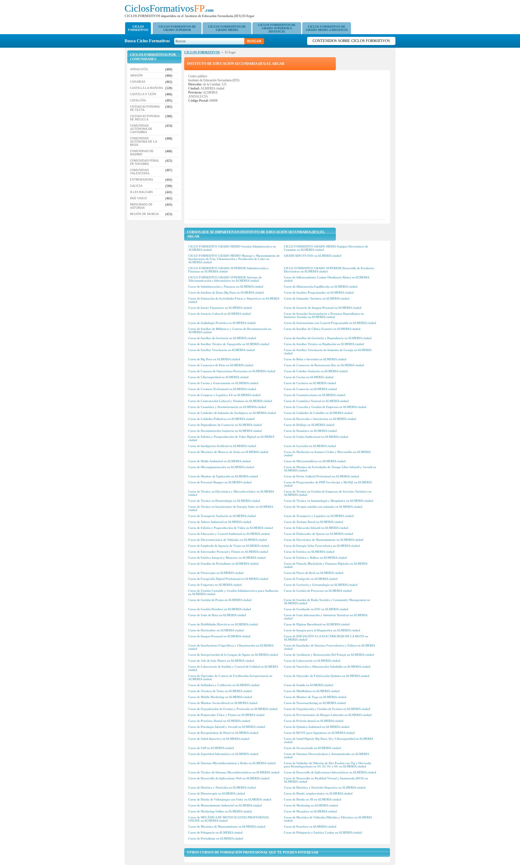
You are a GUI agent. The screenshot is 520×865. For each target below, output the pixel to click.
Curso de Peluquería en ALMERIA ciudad (215, 832)
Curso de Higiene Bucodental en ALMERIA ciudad (316, 624)
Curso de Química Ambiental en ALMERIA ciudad (316, 726)
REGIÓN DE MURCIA (144, 214)
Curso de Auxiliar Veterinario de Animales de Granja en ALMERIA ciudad (327, 351)
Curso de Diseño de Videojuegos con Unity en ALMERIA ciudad (229, 799)
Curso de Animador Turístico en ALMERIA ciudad (316, 298)
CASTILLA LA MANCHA (146, 87)
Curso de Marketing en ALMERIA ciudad (311, 805)
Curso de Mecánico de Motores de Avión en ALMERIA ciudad (228, 452)
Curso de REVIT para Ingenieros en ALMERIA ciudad (319, 732)
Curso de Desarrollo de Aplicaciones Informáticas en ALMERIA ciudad (330, 772)
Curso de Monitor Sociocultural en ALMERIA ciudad (222, 703)
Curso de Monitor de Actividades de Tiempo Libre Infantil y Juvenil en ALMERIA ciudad (330, 468)
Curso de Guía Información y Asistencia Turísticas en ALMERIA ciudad (325, 616)
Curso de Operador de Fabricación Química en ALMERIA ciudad (326, 675)
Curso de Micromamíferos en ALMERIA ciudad (315, 461)
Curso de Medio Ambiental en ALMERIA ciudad (219, 461)
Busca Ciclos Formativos (149, 40)
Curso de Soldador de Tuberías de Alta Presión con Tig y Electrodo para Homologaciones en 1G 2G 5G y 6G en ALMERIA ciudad (327, 764)
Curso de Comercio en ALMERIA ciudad (310, 389)
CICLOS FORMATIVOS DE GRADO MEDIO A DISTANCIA (327, 28)
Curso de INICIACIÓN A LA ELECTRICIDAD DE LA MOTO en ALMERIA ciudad (326, 638)
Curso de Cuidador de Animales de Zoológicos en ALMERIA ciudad (232, 412)
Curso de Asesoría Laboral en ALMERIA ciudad (219, 313)
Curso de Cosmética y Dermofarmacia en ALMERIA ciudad (227, 407)
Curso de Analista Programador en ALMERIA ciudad (318, 292)
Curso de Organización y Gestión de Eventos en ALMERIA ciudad (327, 708)
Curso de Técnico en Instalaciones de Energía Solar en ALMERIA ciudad (230, 508)
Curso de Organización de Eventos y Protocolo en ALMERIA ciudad (232, 708)
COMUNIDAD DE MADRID (142, 152)
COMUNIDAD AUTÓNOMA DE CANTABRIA (141, 129)
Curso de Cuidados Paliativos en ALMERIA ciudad (221, 418)
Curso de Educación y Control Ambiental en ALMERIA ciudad (228, 533)
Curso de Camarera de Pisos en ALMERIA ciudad (220, 365)
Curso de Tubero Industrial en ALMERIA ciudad (219, 521)
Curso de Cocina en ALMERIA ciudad (308, 377)
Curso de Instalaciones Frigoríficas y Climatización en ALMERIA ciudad (230, 647)
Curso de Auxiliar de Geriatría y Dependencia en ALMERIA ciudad (327, 338)
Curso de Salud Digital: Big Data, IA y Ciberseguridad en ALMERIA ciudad (328, 740)
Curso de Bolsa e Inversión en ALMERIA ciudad (315, 359)
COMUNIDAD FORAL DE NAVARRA (144, 162)
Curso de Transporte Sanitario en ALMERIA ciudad (222, 515)
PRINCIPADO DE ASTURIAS (141, 206)
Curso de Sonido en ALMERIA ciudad (308, 685)
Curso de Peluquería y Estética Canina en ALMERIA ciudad (323, 832)
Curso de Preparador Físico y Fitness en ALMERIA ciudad (226, 714)
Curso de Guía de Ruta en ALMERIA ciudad (217, 615)
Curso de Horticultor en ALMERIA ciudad (215, 630)
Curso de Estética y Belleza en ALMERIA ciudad (315, 557)
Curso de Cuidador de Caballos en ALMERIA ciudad (318, 412)
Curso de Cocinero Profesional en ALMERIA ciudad (222, 389)
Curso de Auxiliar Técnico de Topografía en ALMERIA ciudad (228, 344)
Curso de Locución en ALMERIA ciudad (310, 446)
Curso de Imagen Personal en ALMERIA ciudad (219, 636)
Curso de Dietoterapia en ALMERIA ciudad (216, 793)
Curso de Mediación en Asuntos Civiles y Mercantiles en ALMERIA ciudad (327, 453)
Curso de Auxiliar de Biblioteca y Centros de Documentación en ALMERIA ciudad (229, 330)
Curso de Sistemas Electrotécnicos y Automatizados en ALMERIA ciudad (326, 755)
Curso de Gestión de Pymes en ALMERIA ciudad (219, 600)
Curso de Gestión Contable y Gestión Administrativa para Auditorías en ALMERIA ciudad (233, 592)
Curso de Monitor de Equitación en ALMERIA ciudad (223, 476)
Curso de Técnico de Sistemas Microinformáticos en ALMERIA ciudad (233, 772)
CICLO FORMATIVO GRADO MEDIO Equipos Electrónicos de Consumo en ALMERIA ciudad (326, 248)
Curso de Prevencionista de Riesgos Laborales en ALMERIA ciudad (327, 714)
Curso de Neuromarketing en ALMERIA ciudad (315, 703)
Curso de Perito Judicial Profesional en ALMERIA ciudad (321, 476)
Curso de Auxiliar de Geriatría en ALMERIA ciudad (222, 338)
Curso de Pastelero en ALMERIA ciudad (310, 826)
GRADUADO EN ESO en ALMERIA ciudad (312, 255)
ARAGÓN (136, 75)
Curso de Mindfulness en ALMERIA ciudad (311, 691)
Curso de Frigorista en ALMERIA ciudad (215, 584)
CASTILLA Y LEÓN (143, 94)
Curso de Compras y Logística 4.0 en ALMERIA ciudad (224, 395)
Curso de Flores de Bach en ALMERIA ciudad (313, 572)
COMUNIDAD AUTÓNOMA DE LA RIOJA (143, 141)
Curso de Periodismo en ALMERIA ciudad (215, 838)
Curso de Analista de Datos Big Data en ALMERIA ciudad (226, 292)
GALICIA (136, 185)
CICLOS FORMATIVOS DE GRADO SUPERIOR (177, 28)
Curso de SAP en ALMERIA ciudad (211, 748)
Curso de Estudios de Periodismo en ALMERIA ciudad (223, 563)
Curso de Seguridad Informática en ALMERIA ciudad (223, 753)
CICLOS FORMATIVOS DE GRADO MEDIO (227, 28)
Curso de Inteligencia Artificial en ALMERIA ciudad (222, 446)
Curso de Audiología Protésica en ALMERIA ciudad (221, 322)
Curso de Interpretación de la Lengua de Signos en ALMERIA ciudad (233, 654)
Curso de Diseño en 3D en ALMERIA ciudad (312, 799)
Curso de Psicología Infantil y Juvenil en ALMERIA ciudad (226, 726)
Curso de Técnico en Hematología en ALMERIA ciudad (224, 500)
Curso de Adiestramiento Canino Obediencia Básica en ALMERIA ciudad (326, 279)
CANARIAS (137, 81)
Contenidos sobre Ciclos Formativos (351, 41)
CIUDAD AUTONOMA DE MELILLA (145, 117)
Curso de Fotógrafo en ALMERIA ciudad (310, 578)
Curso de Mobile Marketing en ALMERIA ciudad (220, 697)
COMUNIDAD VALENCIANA (140, 171)
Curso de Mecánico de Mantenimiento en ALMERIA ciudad (226, 826)
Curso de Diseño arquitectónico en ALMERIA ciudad (318, 793)
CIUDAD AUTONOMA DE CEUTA (145, 108)
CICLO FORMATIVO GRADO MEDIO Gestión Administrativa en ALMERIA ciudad (232, 248)
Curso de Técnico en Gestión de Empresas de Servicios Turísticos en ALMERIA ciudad (327, 493)
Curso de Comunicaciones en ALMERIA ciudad (314, 395)
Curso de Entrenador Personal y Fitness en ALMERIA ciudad (228, 551)
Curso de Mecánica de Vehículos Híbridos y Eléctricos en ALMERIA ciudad (328, 819)
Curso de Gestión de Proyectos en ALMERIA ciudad (318, 590)
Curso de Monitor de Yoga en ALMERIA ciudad (315, 697)
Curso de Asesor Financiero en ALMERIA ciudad (220, 307)
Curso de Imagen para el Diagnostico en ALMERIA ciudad (322, 630)
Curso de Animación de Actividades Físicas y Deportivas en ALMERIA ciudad (233, 300)
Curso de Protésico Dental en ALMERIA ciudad (219, 720)
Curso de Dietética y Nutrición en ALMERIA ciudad (222, 787)
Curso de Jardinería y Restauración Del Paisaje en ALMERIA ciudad (329, 654)
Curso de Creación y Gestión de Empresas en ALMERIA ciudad (325, 407)
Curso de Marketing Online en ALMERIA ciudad (220, 811)
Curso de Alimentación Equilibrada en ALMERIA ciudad (320, 286)
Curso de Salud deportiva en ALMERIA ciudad (218, 738)
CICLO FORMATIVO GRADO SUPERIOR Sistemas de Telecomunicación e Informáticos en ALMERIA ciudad (225, 279)
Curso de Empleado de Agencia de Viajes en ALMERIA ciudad (228, 545)
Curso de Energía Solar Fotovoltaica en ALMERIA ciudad (322, 545)
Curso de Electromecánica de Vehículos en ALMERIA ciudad (227, 539)
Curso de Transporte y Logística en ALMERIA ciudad (318, 515)
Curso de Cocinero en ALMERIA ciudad (310, 383)
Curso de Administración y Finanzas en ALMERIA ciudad (225, 286)
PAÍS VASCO (138, 198)
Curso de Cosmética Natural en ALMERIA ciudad (316, 401)
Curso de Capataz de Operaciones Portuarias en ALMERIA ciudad (231, 371)
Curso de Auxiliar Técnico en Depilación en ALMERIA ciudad (324, 344)
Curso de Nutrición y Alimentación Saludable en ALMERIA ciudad (327, 666)
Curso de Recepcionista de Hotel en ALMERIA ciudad (223, 732)
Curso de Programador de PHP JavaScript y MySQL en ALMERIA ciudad (328, 484)
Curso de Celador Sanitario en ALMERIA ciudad (315, 371)
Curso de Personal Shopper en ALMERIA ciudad (219, 482)
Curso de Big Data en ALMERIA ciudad (214, 359)
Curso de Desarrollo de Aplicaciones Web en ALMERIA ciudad (228, 778)
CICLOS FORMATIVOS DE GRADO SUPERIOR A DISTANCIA (276, 28)
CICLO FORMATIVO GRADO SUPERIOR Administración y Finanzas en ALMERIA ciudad (228, 269)
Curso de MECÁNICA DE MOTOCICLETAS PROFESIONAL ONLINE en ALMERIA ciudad (228, 819)
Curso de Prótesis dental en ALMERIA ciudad (313, 720)
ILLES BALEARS (141, 192)
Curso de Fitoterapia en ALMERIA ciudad (215, 572)
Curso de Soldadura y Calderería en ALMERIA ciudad (223, 685)
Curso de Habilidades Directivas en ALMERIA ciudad (223, 624)
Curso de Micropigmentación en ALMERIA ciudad (221, 467)
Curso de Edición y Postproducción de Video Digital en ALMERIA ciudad (231, 438)
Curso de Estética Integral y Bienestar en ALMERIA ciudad (226, 557)
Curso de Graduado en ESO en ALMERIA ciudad (316, 609)
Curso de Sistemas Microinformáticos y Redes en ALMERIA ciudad (231, 763)
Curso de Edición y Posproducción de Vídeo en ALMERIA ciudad (230, 527)
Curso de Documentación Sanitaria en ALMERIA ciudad (225, 430)
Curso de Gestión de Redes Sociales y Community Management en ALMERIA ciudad (327, 601)
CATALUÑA (138, 100)
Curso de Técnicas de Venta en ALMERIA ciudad (220, 691)
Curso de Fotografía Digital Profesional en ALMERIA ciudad (228, 578)
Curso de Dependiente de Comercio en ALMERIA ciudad (225, 424)
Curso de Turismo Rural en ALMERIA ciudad (313, 521)
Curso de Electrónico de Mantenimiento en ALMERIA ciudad (323, 539)
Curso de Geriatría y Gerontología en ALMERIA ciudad (320, 584)
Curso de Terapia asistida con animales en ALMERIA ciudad (323, 506)
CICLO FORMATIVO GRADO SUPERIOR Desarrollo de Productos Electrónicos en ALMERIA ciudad (329, 269)
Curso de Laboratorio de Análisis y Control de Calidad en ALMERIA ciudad (233, 668)
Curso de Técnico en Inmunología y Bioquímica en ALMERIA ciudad (328, 500)
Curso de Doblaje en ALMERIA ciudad (309, 424)
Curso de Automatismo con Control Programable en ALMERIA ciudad (330, 322)
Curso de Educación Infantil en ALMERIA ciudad (316, 527)
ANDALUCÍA (139, 69)
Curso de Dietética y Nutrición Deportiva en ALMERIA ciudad (324, 787)
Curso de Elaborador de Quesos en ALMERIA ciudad (318, 533)
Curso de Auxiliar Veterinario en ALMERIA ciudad (221, 350)
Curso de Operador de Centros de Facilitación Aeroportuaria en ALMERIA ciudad (230, 677)
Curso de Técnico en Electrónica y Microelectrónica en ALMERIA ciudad (231, 493)
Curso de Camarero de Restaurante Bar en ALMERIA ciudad (324, 365)
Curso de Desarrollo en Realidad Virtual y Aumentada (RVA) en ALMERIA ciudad (326, 780)
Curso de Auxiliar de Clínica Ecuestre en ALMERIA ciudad (322, 328)
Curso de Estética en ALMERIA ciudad (309, 551)
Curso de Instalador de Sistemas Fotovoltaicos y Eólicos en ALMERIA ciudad (329, 647)
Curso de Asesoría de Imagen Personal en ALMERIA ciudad (322, 307)
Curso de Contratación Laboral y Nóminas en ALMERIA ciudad (230, 401)
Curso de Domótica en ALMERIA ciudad (310, 430)
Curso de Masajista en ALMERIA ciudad (310, 811)
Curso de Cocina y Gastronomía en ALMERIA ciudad (223, 383)
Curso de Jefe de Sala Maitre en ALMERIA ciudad (221, 660)
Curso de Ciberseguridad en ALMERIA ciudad (218, 377)
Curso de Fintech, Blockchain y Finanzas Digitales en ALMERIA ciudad (325, 565)
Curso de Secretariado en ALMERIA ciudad (312, 748)
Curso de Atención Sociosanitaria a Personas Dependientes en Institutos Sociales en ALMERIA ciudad (324, 315)
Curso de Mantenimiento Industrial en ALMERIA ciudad (225, 805)
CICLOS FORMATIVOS (138, 28)
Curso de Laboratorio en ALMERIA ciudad (312, 660)
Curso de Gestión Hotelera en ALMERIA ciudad (219, 609)
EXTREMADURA (141, 179)
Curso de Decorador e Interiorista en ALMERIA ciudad (320, 418)
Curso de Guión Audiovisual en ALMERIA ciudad (316, 436)
